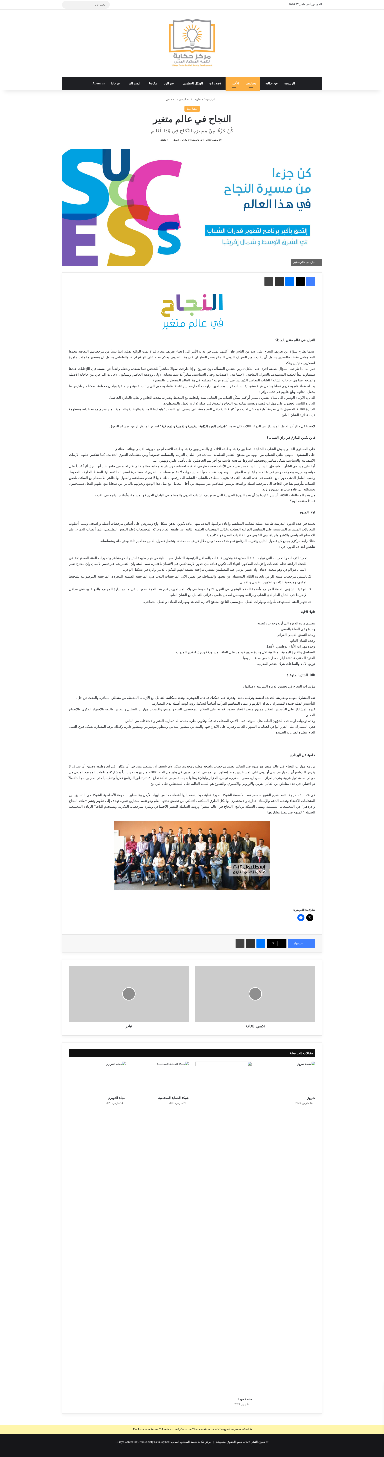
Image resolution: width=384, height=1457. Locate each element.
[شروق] (287, 1078)
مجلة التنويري (117, 1098)
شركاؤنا (169, 83)
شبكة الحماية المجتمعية (173, 1098)
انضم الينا (134, 83)
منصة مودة (245, 1399)
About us (98, 83)
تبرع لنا (115, 83)
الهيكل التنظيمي (192, 83)
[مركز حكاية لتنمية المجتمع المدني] (192, 43)
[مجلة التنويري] (97, 1078)
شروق (310, 1098)
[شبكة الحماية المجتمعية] (160, 1078)
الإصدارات (215, 83)
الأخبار (235, 83)
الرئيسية (289, 83)
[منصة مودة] (223, 1228)
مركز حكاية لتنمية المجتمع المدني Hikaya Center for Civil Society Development (163, 1441)
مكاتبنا (153, 83)
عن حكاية (271, 83)
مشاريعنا (251, 83)
